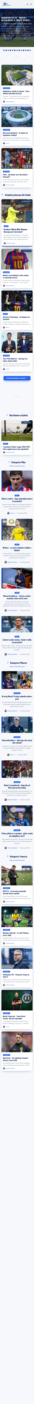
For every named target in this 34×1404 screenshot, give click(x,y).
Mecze (5, 443)
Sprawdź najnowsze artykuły (15, 378)
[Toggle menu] (31, 4)
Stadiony (6, 88)
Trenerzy (6, 888)
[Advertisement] (17, 58)
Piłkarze (6, 171)
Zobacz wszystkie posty (17, 466)
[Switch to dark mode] (27, 4)
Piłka (6, 226)
